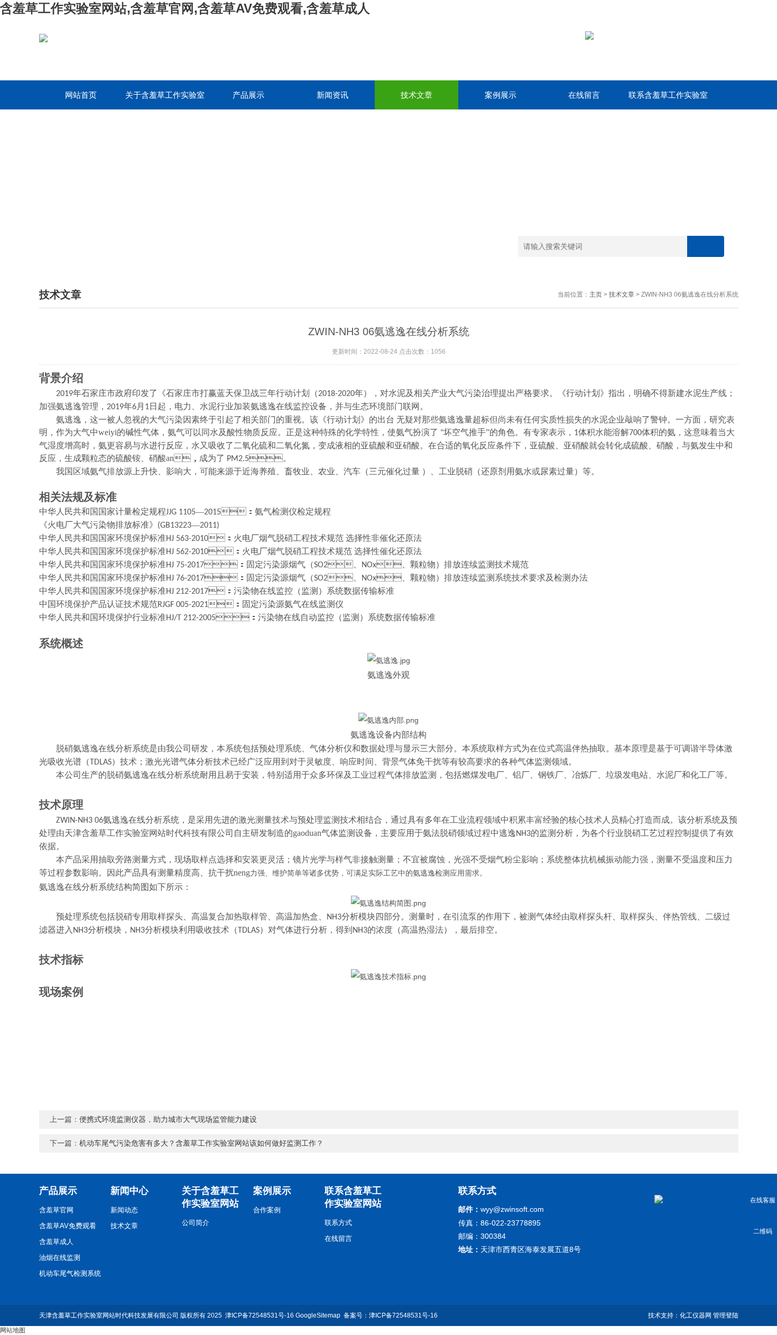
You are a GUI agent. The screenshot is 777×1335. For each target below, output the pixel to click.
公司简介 (195, 1223)
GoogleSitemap (317, 1315)
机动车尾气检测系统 (70, 1273)
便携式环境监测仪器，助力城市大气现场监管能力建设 (168, 1119)
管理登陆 (725, 1315)
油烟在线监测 (59, 1258)
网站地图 (12, 1330)
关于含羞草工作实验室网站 (165, 99)
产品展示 (248, 94)
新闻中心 (129, 1190)
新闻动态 (124, 1210)
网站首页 (81, 94)
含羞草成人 (56, 1242)
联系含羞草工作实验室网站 (668, 99)
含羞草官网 (56, 1210)
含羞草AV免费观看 (67, 1226)
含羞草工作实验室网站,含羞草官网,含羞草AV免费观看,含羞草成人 (185, 8)
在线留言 (584, 94)
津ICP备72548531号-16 (259, 1315)
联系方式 (338, 1223)
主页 (595, 294)
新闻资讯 (332, 94)
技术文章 (416, 94)
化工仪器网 (695, 1315)
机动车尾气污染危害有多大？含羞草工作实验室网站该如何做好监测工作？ (201, 1143)
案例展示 (500, 94)
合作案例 (267, 1210)
